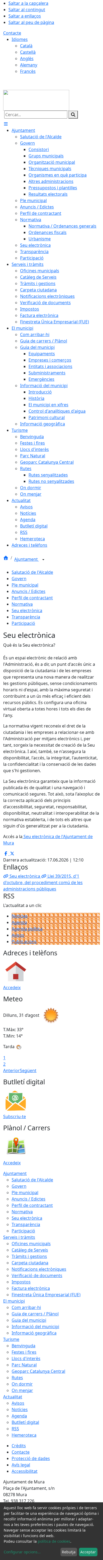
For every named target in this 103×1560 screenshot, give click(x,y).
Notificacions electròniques (39, 1269)
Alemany (28, 65)
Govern (19, 579)
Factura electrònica (31, 1288)
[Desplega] (43, 560)
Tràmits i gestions (29, 1256)
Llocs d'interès (26, 1358)
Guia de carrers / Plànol (35, 1314)
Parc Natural (24, 1365)
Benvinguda (23, 1346)
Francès (28, 71)
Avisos (18, 935)
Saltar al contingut (26, 9)
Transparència (26, 617)
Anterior (11, 1070)
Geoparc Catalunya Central (38, 1371)
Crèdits (19, 1446)
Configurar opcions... (22, 1551)
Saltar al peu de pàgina (31, 22)
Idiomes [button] (20, 39)
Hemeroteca (24, 1435)
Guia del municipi (29, 1320)
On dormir (22, 1384)
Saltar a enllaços (24, 16)
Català (26, 46)
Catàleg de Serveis (30, 1250)
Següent (28, 1070)
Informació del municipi (35, 1326)
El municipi (14, 1301)
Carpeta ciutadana (30, 1263)
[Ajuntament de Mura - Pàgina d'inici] (36, 100)
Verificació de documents (37, 1275)
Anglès (27, 58)
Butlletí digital (25, 1422)
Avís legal (21, 1465)
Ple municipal (25, 585)
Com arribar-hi (26, 1307)
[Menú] (5, 124)
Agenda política (27, 929)
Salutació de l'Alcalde (32, 572)
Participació (23, 623)
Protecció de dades (31, 1458)
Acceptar (88, 1551)
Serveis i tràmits (19, 1237)
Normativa (22, 604)
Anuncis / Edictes (28, 591)
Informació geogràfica (34, 1333)
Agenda (19, 922)
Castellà (28, 52)
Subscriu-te (14, 1116)
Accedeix (12, 987)
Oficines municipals (31, 1244)
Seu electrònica (27, 610)
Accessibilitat (25, 1471)
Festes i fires (24, 1352)
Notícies (20, 916)
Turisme (11, 1339)
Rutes (17, 1378)
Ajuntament (26, 559)
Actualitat (12, 1397)
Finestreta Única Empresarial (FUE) (46, 1295)
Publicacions (24, 941)
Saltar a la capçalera (28, 3)
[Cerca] (73, 115)
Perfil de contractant (32, 598)
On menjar (22, 1390)
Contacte (12, 33)
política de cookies (54, 1541)
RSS (15, 1429)
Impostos (21, 1282)
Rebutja (69, 1551)
